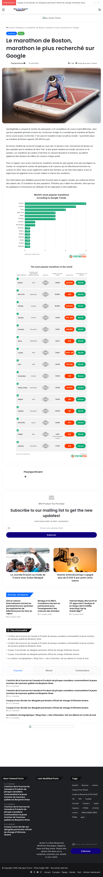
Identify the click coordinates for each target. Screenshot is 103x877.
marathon (20, 28)
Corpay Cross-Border (80, 790)
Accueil (11, 28)
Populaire (18, 670)
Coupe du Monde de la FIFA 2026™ (85, 794)
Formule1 (75, 803)
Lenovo (75, 813)
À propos (56, 872)
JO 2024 (95, 808)
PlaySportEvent (17, 63)
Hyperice (75, 808)
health (96, 803)
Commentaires (82, 670)
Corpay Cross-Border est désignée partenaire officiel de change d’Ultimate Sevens (52, 3)
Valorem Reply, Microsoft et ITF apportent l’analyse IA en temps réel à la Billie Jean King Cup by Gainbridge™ (83, 605)
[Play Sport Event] (21, 9)
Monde (72, 872)
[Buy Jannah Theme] (52, 18)
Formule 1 (86, 803)
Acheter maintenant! (91, 872)
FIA (73, 799)
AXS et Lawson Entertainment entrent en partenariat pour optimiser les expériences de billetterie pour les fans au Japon (19, 607)
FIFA (80, 799)
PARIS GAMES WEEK (89, 813)
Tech (21, 33)
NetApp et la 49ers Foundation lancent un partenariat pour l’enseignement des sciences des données (49, 605)
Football (88, 799)
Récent (49, 670)
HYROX (85, 808)
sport (82, 817)
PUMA (74, 817)
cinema (95, 785)
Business (85, 785)
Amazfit (75, 785)
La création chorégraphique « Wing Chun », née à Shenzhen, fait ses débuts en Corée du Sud (48, 658)
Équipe (65, 872)
